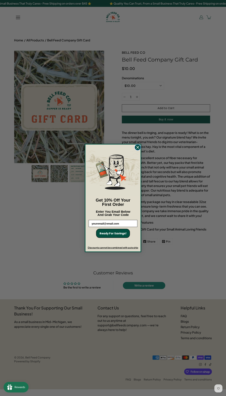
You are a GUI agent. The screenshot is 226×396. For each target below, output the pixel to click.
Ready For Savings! (113, 233)
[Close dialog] (138, 147)
